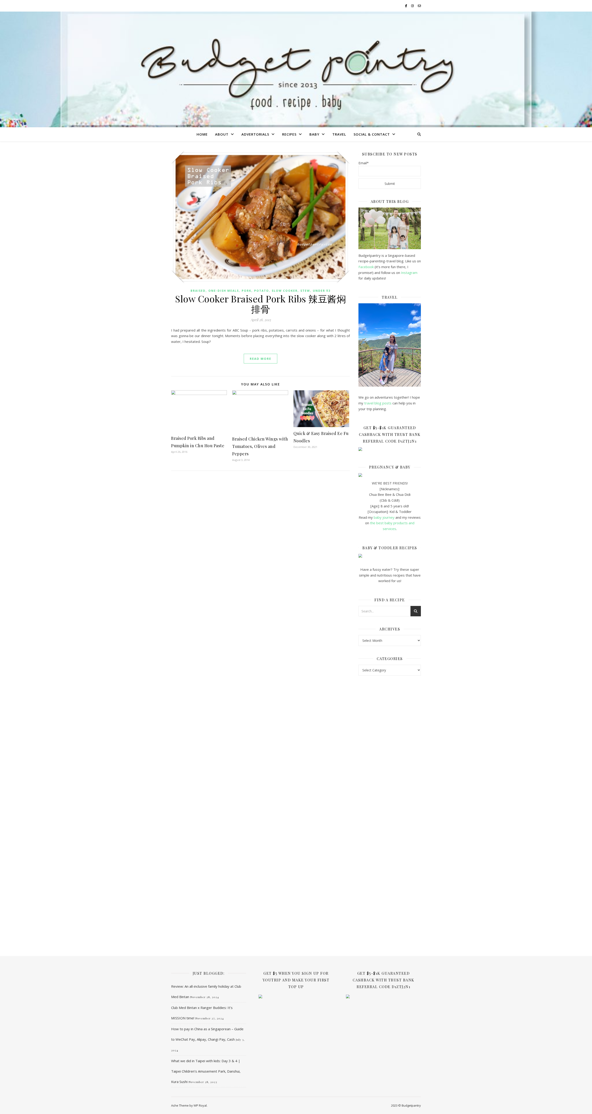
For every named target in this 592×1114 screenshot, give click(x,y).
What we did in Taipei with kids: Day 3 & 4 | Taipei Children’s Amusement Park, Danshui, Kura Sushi (205, 1071)
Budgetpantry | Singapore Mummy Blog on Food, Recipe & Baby (296, 68)
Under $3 (321, 291)
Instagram (409, 272)
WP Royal (200, 1105)
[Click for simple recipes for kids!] (389, 556)
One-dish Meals (223, 291)
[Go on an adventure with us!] (389, 345)
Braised (198, 291)
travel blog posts (378, 403)
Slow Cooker (285, 291)
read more (260, 359)
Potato (261, 291)
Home (202, 134)
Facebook (366, 266)
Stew (305, 291)
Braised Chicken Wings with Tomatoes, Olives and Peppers (260, 446)
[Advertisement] (389, 754)
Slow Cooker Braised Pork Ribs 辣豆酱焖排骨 (260, 303)
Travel (339, 134)
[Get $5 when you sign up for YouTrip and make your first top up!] (296, 996)
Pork (246, 291)
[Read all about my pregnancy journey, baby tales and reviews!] (389, 475)
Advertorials (255, 134)
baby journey (384, 517)
